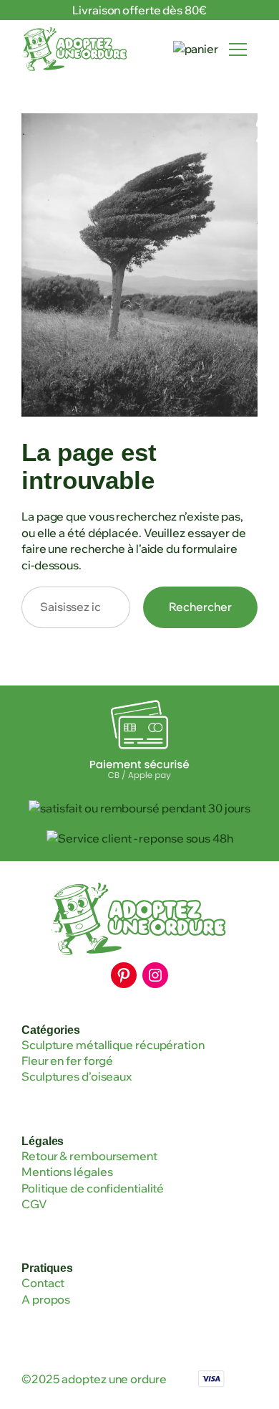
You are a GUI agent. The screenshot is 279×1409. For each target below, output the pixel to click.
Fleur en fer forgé (67, 1060)
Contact (42, 1283)
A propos (45, 1299)
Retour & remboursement (89, 1156)
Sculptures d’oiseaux (76, 1076)
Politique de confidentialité (92, 1188)
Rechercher (200, 606)
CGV (34, 1204)
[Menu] (238, 49)
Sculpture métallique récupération (113, 1045)
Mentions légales (66, 1171)
